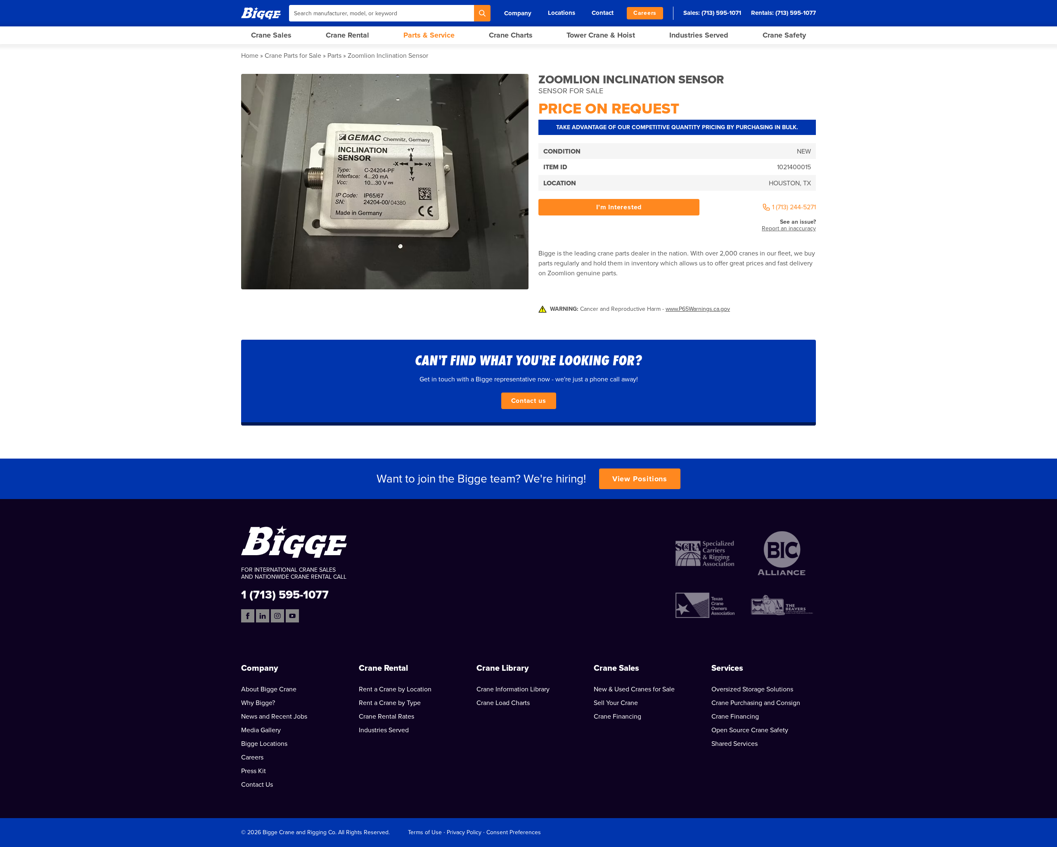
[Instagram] (277, 615)
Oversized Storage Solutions (752, 689)
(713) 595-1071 (721, 13)
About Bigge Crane (268, 689)
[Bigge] (261, 13)
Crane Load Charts (503, 703)
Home (249, 56)
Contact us (528, 401)
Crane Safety (784, 35)
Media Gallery (261, 730)
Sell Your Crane (616, 703)
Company (517, 13)
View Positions (640, 478)
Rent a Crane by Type (390, 703)
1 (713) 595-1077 (285, 594)
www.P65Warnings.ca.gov (698, 308)
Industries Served (698, 35)
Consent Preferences (513, 832)
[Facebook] (247, 615)
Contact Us (257, 785)
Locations (561, 13)
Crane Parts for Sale (293, 56)
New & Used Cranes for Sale (634, 689)
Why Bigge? (258, 703)
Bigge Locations (264, 744)
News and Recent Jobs (274, 716)
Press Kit (253, 771)
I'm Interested (619, 207)
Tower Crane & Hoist (600, 35)
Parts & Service (429, 35)
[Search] (482, 13)
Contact (603, 13)
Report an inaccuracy (789, 228)
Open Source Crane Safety (749, 730)
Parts (334, 56)
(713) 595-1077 (795, 13)
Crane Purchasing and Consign (755, 703)
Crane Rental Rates (386, 716)
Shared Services (734, 744)
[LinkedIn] (262, 615)
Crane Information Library (513, 689)
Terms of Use (425, 832)
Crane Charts (511, 35)
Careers (644, 13)
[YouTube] (292, 615)
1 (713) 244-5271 (794, 207)
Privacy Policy (464, 832)
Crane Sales (271, 35)
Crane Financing (617, 716)
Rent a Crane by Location (395, 689)
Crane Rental (347, 35)
